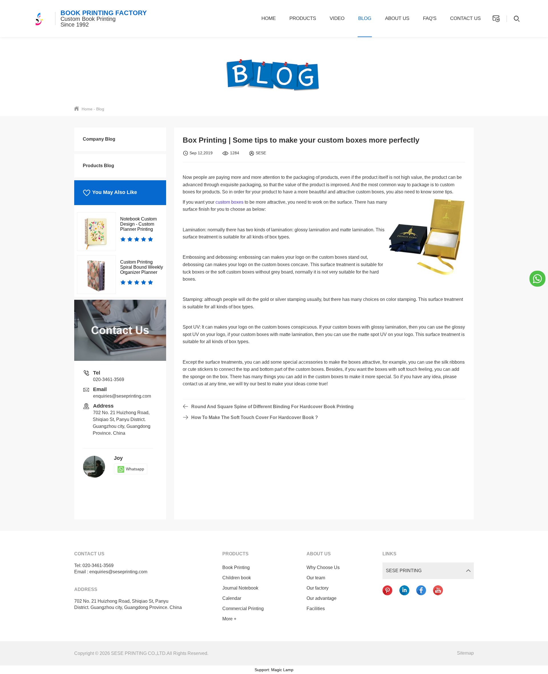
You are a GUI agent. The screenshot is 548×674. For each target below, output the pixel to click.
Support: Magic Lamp (274, 669)
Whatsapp (135, 469)
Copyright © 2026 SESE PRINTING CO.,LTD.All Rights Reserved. (141, 653)
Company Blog (99, 139)
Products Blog (98, 165)
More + (229, 618)
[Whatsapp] (537, 278)
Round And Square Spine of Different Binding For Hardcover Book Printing (272, 406)
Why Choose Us (323, 567)
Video (337, 18)
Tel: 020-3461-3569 (94, 565)
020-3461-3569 (108, 379)
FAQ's (429, 18)
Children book (236, 577)
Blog (364, 18)
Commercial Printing (243, 608)
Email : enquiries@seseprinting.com (110, 571)
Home (268, 18)
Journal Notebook (240, 588)
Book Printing (236, 567)
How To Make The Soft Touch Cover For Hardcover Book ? (254, 417)
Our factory (318, 588)
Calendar (231, 598)
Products (302, 18)
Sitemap (465, 653)
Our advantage (322, 598)
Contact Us (465, 18)
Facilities (316, 608)
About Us (397, 18)
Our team (316, 577)
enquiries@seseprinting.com (122, 396)
